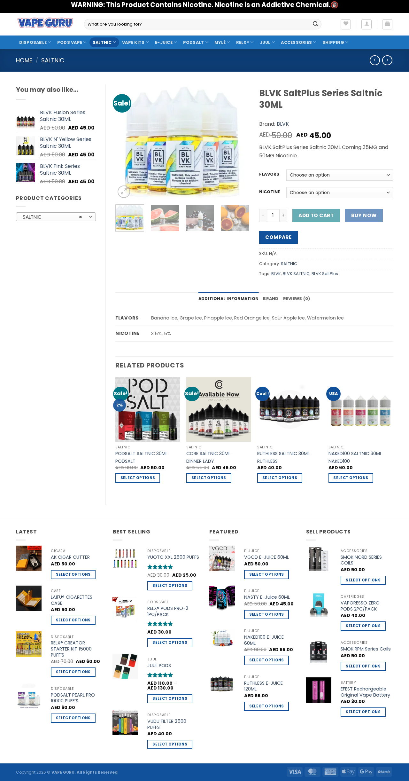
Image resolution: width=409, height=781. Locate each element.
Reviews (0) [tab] (296, 298)
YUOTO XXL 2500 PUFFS (173, 557)
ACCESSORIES (296, 42)
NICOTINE (269, 192)
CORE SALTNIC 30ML (208, 454)
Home (24, 60)
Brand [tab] (270, 298)
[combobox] (56, 216)
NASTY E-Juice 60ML (267, 597)
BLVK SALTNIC (296, 273)
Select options (137, 477)
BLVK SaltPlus (325, 273)
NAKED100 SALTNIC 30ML (355, 454)
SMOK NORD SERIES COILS (361, 560)
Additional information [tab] (228, 298)
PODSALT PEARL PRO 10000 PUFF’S (73, 698)
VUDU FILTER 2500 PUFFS (166, 724)
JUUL (265, 42)
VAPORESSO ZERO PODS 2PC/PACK (360, 606)
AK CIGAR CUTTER (70, 557)
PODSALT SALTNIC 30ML (141, 454)
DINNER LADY (200, 461)
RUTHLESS (267, 461)
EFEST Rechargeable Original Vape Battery (365, 692)
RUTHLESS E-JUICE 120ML (263, 686)
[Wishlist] (346, 24)
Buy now (363, 215)
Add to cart (316, 215)
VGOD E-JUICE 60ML (266, 557)
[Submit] (315, 24)
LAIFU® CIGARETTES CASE (71, 600)
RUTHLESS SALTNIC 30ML (283, 454)
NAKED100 (339, 461)
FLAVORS (269, 174)
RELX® (242, 42)
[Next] (238, 142)
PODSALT (193, 42)
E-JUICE (164, 42)
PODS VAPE (69, 42)
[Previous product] (387, 60)
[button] (366, 24)
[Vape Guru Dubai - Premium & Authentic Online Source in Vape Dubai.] (45, 24)
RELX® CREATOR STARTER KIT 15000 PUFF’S (71, 649)
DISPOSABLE (33, 42)
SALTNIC (102, 42)
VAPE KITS (133, 42)
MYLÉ (220, 42)
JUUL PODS (159, 666)
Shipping (333, 42)
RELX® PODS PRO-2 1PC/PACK (167, 611)
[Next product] (375, 60)
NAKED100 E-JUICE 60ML (264, 640)
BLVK (283, 124)
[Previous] (126, 142)
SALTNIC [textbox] (52, 217)
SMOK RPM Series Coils (366, 649)
